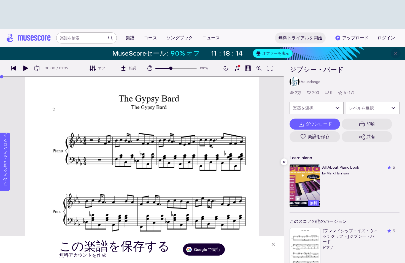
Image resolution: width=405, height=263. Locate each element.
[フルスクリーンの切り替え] (270, 68)
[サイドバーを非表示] (284, 161)
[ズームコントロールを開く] (258, 68)
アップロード (355, 37)
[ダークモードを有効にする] (225, 68)
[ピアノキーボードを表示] (236, 68)
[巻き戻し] (13, 68)
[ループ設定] (36, 68)
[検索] (110, 38)
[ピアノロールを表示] (247, 68)
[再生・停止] (25, 68)
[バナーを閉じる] (396, 53)
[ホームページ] (29, 38)
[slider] (170, 68)
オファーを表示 (275, 53)
